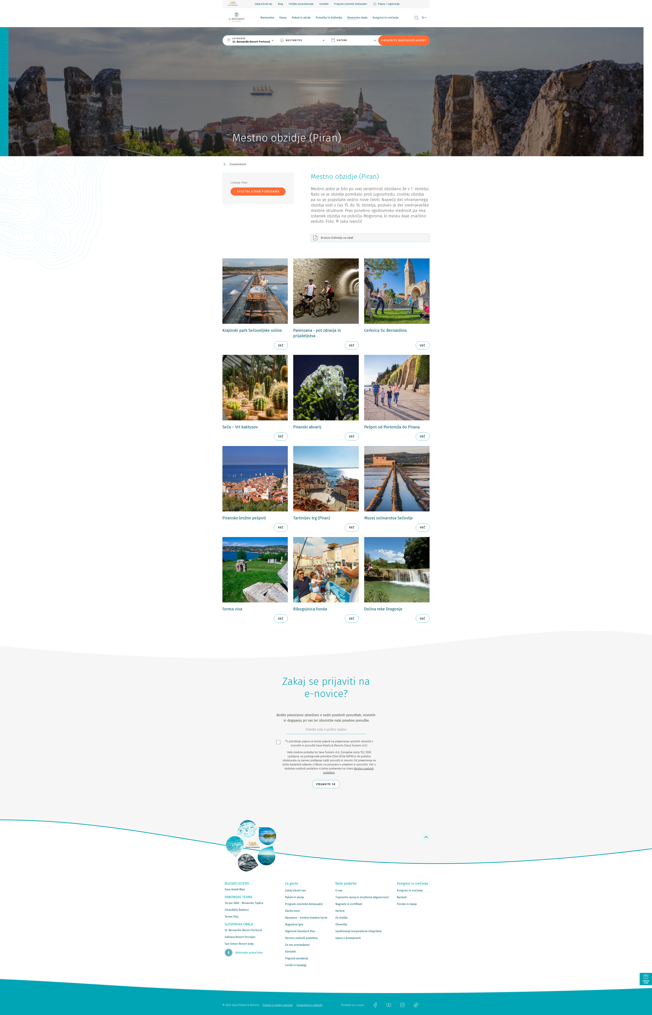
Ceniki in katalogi (295, 965)
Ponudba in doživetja (329, 17)
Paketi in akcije (301, 17)
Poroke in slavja (407, 904)
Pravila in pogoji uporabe (277, 1005)
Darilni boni (292, 910)
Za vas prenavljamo (297, 944)
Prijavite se (326, 784)
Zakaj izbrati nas (263, 4)
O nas (338, 890)
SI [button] (423, 17)
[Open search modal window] (416, 18)
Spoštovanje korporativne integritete (358, 931)
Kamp (283, 17)
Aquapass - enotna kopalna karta (306, 917)
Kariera (340, 910)
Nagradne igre (294, 924)
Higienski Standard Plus (300, 931)
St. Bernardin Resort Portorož (243, 930)
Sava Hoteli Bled (235, 889)
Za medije (341, 917)
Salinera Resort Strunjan (240, 937)
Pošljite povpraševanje (301, 4)
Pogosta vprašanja (296, 958)
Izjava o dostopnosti (348, 938)
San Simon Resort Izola (239, 943)
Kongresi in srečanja (385, 17)
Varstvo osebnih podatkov (301, 938)
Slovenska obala (357, 17)
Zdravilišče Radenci (237, 909)
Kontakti (323, 4)
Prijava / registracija (388, 4)
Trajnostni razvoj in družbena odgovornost (362, 897)
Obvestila (341, 924)
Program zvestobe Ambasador (350, 4)
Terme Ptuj (231, 916)
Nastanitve (267, 17)
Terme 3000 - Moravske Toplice (244, 903)
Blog (280, 4)
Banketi (401, 897)
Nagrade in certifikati (348, 904)
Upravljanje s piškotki (309, 1005)
